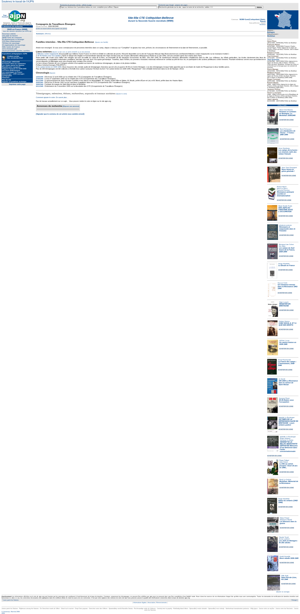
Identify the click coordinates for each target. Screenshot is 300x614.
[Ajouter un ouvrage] (282, 592)
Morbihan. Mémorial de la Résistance (288, 482)
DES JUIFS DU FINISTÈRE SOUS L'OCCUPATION (285, 209)
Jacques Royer (284, 398)
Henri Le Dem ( (282, 188)
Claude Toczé (284, 537)
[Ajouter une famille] (101, 42)
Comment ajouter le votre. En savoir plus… (52, 97)
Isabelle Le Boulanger (287, 417)
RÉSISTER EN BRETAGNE (284, 305)
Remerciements (161, 602)
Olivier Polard (284, 518)
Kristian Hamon (284, 321)
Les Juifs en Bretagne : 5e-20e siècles (288, 542)
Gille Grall (284, 575)
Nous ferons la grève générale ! (288, 170)
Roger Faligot (284, 460)
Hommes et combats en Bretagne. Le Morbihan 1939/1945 (287, 113)
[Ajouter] (52, 73)
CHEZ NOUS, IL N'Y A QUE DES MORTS (287, 324)
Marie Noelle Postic (285, 206)
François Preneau (283, 190)
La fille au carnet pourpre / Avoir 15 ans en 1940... (288, 465)
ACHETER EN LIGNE (286, 120)
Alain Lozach (284, 302)
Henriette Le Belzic (286, 440)
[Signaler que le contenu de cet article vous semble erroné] (60, 114)
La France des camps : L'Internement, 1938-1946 (287, 363)
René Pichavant (285, 129)
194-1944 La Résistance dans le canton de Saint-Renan (288, 382)
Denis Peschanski (284, 360)
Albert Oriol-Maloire (286, 110)
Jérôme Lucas (284, 340)
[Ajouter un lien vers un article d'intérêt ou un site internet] (71, 52)
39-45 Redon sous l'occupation (286, 401)
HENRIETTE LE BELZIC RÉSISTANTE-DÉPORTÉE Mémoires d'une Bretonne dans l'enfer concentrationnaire (289, 446)
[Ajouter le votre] (121, 94)
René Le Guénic (285, 479)
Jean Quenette (273, 59)
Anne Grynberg (284, 148)
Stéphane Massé (286, 520)
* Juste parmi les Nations (10, 600)
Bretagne (271, 32)
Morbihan (271, 36)
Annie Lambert (284, 539)
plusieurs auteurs (285, 225)
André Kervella (285, 556)
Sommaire (40, 34)
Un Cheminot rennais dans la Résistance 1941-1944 (288, 286)
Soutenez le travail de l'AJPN (18, 1)
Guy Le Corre (282, 283)
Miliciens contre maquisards (47, 54)
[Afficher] (47, 34)
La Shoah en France (286, 265)
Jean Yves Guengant (289, 167)
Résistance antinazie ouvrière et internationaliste (285, 194)
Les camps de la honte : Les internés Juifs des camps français (288, 152)
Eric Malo (282, 246)
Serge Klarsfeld (283, 263)
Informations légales (139, 602)
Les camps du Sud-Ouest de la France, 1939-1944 (287, 250)
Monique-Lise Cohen (286, 244)
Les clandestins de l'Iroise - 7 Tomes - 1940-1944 (287, 133)
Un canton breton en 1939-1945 (49, 67)
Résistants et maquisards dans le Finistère (287, 229)
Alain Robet (283, 462)
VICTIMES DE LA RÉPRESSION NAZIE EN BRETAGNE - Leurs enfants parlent (288, 422)
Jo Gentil (282, 379)
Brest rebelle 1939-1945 (289, 558)
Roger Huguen (285, 438)
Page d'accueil (5, 16)
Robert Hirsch (282, 187)
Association (151, 602)
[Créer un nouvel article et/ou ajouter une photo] (51, 28)
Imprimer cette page (17, 84)
